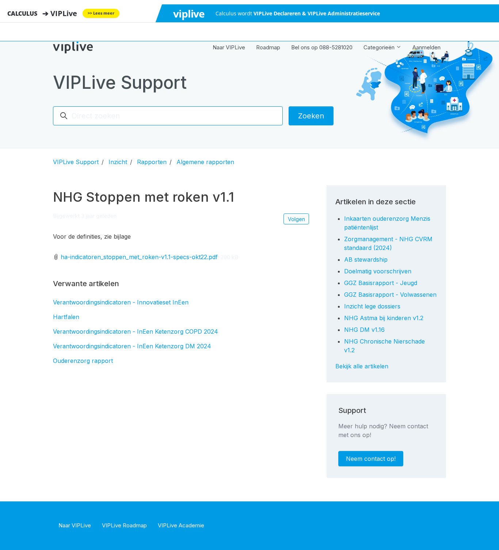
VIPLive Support (76, 162)
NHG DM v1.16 (364, 329)
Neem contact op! (371, 458)
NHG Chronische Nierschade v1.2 (384, 346)
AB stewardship (366, 259)
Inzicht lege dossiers (372, 306)
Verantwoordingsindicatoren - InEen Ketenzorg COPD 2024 (135, 331)
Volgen (296, 219)
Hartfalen (66, 316)
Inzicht (117, 162)
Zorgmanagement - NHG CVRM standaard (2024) (388, 243)
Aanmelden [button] (426, 47)
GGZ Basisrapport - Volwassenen (390, 294)
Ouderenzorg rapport (83, 360)
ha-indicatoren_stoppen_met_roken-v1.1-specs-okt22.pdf (139, 257)
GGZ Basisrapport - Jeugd (380, 283)
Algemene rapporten (205, 162)
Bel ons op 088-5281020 (322, 47)
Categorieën (379, 47)
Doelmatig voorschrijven (377, 271)
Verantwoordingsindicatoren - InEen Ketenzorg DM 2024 (132, 346)
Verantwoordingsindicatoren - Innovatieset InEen (120, 302)
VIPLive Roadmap (124, 525)
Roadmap (268, 47)
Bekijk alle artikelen (361, 366)
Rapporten (152, 162)
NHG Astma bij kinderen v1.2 (383, 318)
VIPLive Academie (181, 525)
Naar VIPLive (229, 47)
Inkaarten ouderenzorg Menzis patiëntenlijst (387, 223)
